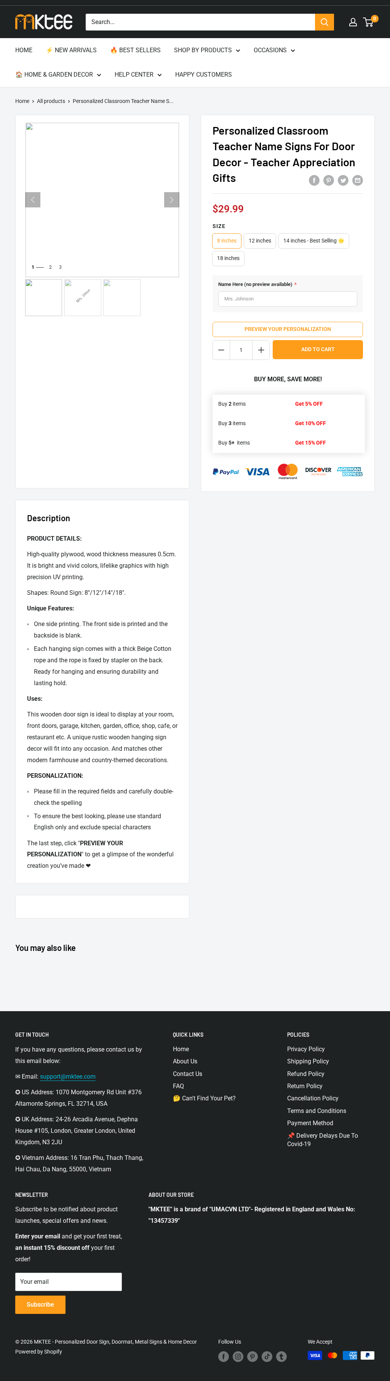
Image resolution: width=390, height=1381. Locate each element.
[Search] (324, 22)
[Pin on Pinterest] (328, 180)
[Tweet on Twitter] (343, 180)
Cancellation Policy (313, 1098)
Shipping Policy (308, 1061)
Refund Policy (305, 1074)
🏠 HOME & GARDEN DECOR (54, 74)
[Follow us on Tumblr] (281, 1356)
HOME (23, 50)
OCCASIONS (270, 50)
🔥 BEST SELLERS (135, 50)
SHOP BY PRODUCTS (203, 50)
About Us (185, 1061)
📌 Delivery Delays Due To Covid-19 (322, 1140)
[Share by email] (357, 180)
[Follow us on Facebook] (223, 1356)
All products (51, 101)
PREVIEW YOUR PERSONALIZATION (288, 329)
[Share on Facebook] (314, 180)
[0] (368, 22)
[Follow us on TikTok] (267, 1356)
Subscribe (40, 1304)
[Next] (171, 199)
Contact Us (187, 1074)
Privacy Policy (306, 1049)
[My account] (353, 22)
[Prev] (32, 199)
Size (219, 226)
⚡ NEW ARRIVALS (71, 50)
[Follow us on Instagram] (238, 1356)
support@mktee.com (68, 1076)
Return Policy (305, 1086)
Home (22, 101)
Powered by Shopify (38, 1352)
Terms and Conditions (316, 1110)
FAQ (178, 1086)
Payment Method (310, 1123)
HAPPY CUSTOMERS (203, 74)
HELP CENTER (134, 74)
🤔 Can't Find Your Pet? (204, 1098)
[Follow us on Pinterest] (252, 1356)
